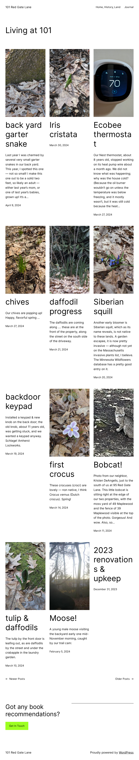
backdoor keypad (23, 401)
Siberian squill (109, 306)
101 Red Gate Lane (18, 7)
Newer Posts (15, 678)
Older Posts (124, 678)
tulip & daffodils (21, 622)
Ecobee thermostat (113, 134)
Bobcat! (108, 464)
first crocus (61, 469)
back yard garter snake (23, 134)
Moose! (63, 618)
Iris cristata (63, 129)
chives (17, 301)
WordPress (126, 752)
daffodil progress (65, 306)
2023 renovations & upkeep (113, 564)
